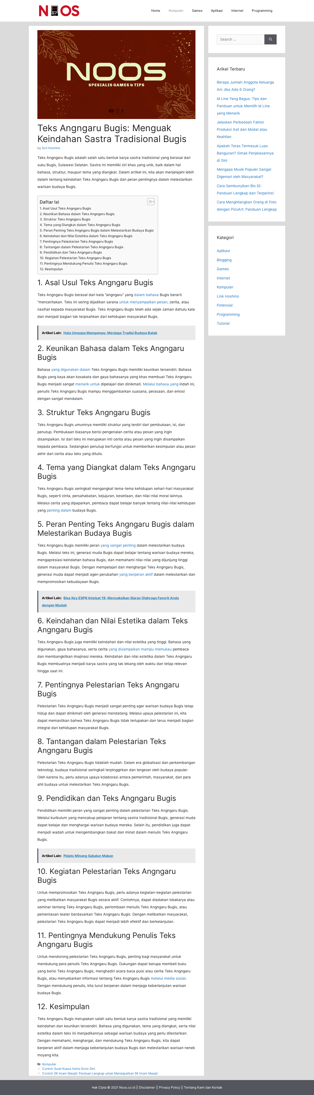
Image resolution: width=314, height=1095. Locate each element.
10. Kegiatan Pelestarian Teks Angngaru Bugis (75, 258)
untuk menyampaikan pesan (143, 302)
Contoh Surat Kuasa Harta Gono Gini (68, 1068)
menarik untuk (87, 384)
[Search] (270, 39)
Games (197, 11)
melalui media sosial (168, 978)
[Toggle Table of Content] (149, 201)
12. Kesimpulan (51, 269)
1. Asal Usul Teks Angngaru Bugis (65, 208)
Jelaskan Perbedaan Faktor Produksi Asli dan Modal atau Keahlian (242, 129)
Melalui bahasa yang (160, 384)
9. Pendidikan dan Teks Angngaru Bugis (71, 252)
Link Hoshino (228, 296)
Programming (262, 11)
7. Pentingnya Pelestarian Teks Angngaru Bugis (76, 241)
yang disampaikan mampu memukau (140, 649)
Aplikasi (217, 11)
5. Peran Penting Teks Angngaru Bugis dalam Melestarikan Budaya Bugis (97, 230)
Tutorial (223, 323)
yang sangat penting (118, 545)
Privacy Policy (169, 1087)
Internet (237, 11)
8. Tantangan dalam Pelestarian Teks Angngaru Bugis (81, 247)
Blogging (224, 260)
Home (155, 11)
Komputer (176, 11)
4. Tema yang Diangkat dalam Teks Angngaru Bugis (80, 225)
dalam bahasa (146, 295)
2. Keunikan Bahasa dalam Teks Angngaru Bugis (77, 214)
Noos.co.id (127, 1087)
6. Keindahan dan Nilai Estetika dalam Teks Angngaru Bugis (86, 236)
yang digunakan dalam (70, 369)
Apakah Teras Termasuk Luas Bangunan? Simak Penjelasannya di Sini (245, 153)
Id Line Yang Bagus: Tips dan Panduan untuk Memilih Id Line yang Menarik (243, 106)
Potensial (225, 305)
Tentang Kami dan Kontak (203, 1087)
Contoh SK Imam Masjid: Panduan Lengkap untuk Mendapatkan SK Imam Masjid (100, 1073)
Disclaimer (147, 1087)
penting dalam (59, 510)
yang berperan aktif (136, 574)
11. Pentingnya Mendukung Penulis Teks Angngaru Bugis (83, 263)
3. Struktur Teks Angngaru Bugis (65, 219)
